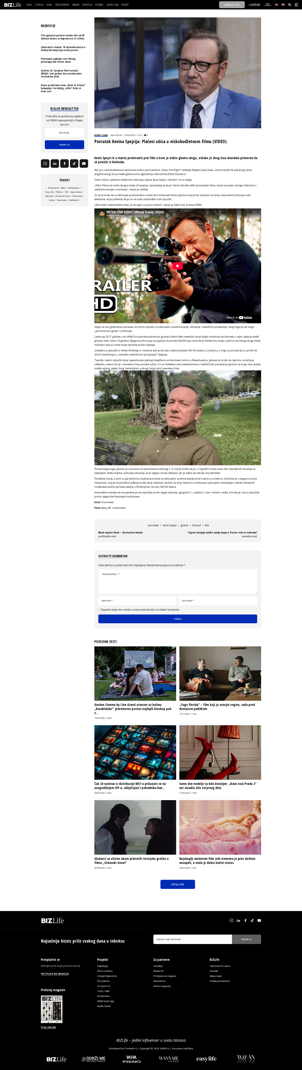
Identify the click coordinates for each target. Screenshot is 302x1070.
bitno (63, 187)
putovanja (77, 196)
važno (52, 200)
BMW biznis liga (105, 1001)
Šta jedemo (103, 981)
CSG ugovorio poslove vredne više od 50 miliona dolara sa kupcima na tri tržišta (62, 37)
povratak (153, 525)
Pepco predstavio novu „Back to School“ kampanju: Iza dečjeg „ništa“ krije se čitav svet (63, 88)
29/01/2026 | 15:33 (187, 868)
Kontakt (214, 970)
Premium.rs (131, 1048)
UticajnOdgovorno (107, 975)
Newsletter (159, 981)
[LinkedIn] (55, 163)
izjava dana (76, 192)
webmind (73, 200)
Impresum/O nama (220, 965)
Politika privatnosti (220, 981)
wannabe (62, 200)
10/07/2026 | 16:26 (102, 718)
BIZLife (119, 135)
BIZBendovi (103, 996)
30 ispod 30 (53, 187)
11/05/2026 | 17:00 (187, 793)
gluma (184, 525)
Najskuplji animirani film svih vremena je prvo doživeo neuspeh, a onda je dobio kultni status (217, 860)
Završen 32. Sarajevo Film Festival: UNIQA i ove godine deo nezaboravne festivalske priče (61, 73)
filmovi (59, 192)
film (207, 525)
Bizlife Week (103, 1006)
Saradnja (158, 965)
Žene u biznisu (105, 970)
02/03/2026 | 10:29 (102, 868)
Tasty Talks (103, 991)
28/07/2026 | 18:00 (102, 793)
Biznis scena (101, 135)
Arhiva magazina (162, 986)
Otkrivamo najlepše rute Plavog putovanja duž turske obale (58, 60)
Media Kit (158, 970)
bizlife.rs (164, 1048)
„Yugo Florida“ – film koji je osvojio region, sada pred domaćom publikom (217, 706)
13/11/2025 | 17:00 (187, 714)
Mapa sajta (216, 975)
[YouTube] (84, 163)
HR (66, 192)
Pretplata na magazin (164, 975)
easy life (49, 192)
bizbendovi (74, 187)
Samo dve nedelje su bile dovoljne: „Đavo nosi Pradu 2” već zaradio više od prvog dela (218, 785)
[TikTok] (74, 163)
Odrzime (49, 196)
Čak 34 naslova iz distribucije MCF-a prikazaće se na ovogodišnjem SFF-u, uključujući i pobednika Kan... (130, 785)
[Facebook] (64, 163)
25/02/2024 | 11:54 (133, 135)
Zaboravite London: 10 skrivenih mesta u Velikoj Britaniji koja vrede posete (63, 48)
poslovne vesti (63, 196)
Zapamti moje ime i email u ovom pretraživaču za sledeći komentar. (140, 609)
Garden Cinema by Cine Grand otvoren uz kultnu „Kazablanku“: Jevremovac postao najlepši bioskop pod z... (132, 708)
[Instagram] (45, 163)
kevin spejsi (169, 525)
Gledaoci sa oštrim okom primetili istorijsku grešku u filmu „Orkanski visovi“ (131, 860)
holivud (196, 525)
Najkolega (102, 965)
